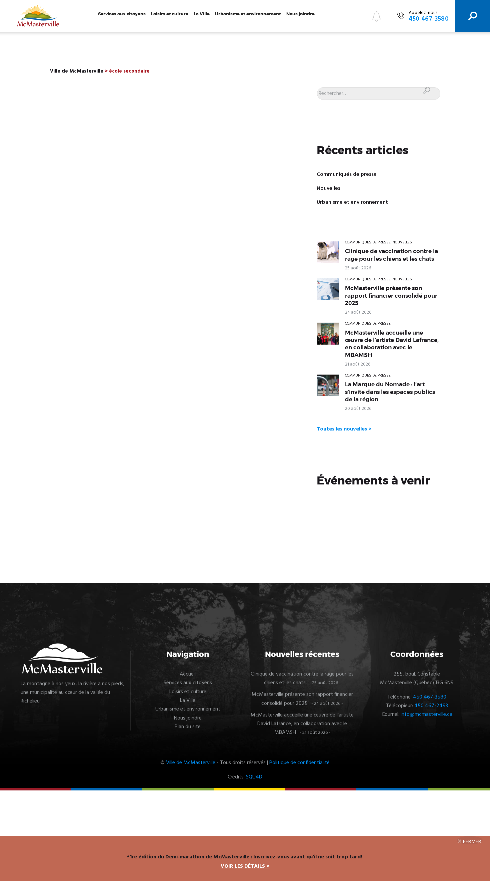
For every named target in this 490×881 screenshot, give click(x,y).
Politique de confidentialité (299, 762)
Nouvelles (328, 188)
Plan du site (188, 727)
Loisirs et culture (169, 14)
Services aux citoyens (122, 14)
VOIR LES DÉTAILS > (245, 866)
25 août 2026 (358, 268)
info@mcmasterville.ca (426, 714)
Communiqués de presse (347, 174)
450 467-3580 (429, 697)
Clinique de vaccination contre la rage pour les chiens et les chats (391, 254)
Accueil (188, 674)
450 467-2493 (431, 706)
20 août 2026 (358, 409)
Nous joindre (300, 14)
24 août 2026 (358, 312)
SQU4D (254, 777)
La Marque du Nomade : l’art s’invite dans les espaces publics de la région (390, 392)
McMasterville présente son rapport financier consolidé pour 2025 (391, 295)
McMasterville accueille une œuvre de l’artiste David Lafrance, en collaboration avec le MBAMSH (392, 344)
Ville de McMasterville (190, 762)
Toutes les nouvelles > (344, 429)
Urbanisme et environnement (248, 14)
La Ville (202, 14)
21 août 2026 (357, 364)
